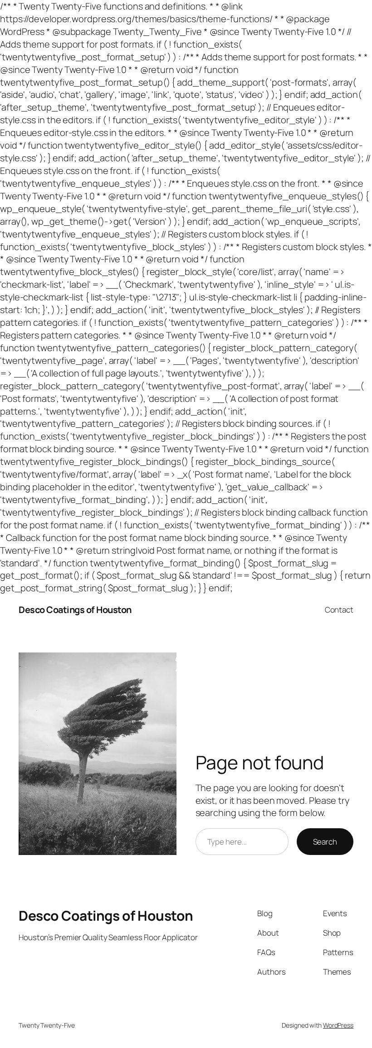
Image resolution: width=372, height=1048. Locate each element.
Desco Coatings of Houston (75, 610)
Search (325, 841)
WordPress (338, 1025)
